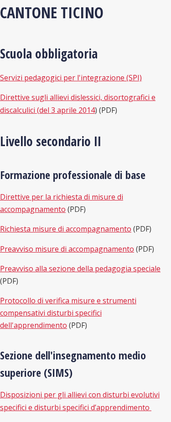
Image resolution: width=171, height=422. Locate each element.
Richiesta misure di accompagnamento (65, 229)
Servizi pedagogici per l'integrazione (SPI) (71, 78)
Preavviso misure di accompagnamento (67, 249)
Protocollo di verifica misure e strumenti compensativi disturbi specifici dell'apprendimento (68, 312)
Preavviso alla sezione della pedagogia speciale (80, 269)
